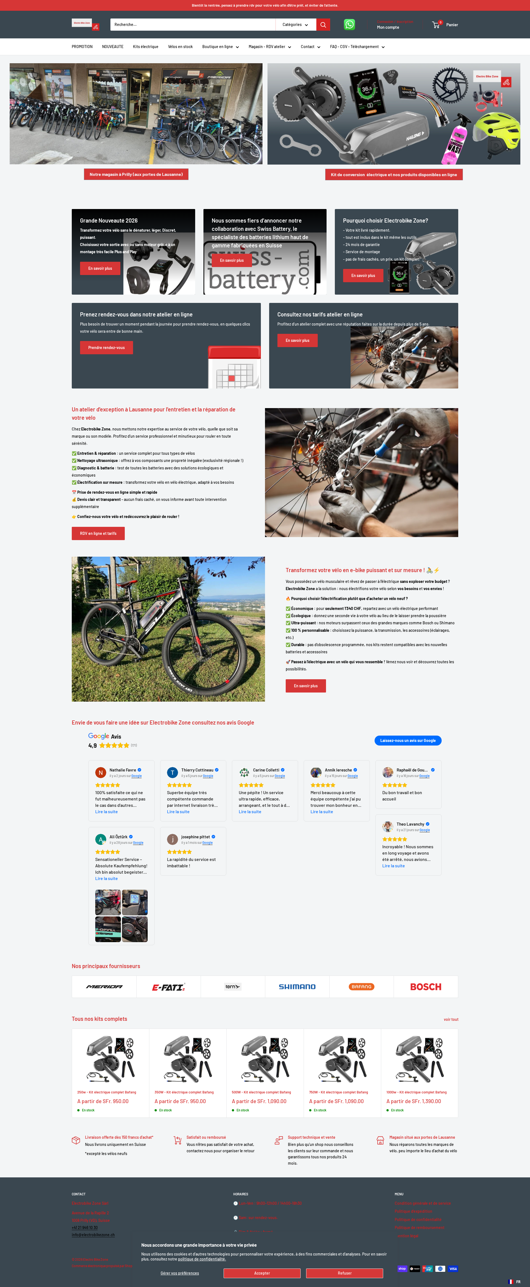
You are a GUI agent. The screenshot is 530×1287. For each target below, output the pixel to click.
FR (518, 1281)
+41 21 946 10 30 (85, 1227)
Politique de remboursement (419, 1227)
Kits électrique (145, 46)
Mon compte (388, 27)
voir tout (451, 1019)
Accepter (262, 1273)
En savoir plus (306, 685)
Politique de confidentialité (418, 1219)
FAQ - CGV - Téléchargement (354, 46)
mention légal (406, 1235)
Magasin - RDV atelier (267, 46)
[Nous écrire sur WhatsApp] (349, 24)
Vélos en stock (180, 46)
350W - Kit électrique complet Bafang (184, 1092)
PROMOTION (82, 46)
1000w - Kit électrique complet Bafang (416, 1092)
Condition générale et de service (423, 1203)
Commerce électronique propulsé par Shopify (104, 1266)
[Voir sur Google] (100, 772)
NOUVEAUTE (112, 46)
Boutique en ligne (217, 46)
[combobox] (514, 1282)
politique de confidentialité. (202, 1259)
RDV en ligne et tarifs (98, 533)
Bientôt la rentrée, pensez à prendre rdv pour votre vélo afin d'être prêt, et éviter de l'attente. (265, 5)
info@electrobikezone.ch (93, 1234)
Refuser (345, 1273)
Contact (307, 46)
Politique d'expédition (413, 1211)
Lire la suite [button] (106, 811)
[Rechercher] (323, 25)
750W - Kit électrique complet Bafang (338, 1092)
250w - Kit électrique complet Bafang (106, 1092)
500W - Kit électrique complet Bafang (261, 1092)
